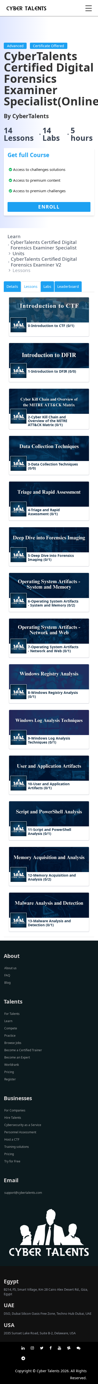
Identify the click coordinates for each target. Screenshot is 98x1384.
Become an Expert (17, 1057)
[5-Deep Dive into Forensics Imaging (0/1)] (49, 565)
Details (12, 286)
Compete (10, 1028)
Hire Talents (12, 1117)
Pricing (9, 1072)
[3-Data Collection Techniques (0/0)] (49, 473)
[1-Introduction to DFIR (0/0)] (49, 380)
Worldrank (11, 1065)
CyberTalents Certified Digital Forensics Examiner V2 (44, 262)
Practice (10, 1035)
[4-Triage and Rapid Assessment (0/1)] (49, 519)
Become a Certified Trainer (23, 1050)
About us (10, 968)
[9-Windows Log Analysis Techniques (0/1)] (49, 747)
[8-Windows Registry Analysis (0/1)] (49, 702)
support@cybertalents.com (23, 1193)
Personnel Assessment (20, 1132)
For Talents (12, 1014)
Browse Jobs (12, 1043)
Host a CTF (11, 1139)
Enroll (49, 207)
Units (18, 253)
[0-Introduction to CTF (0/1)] (49, 335)
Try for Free (12, 1161)
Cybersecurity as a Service (22, 1125)
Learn (14, 236)
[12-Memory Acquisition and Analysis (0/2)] (49, 884)
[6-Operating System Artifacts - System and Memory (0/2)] (49, 610)
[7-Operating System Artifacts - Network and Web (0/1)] (49, 656)
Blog (7, 982)
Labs (47, 286)
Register (10, 1079)
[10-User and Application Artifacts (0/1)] (49, 793)
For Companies (14, 1110)
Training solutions (16, 1147)
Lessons (30, 286)
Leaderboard (68, 286)
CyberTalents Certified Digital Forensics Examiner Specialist (44, 245)
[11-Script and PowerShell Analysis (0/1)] (49, 839)
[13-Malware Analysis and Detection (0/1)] (49, 930)
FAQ (7, 975)
